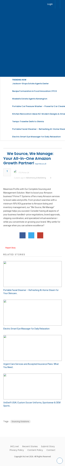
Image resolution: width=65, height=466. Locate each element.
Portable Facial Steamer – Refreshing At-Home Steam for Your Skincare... (31, 292)
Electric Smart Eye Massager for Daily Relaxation (26, 328)
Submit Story (48, 446)
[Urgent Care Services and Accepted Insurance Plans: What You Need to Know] (32, 348)
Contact (50, 450)
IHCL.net (14, 446)
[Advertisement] (32, 42)
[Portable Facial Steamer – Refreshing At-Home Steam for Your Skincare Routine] (32, 274)
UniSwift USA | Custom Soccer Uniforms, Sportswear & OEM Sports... (31, 404)
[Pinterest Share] (40, 235)
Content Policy (35, 450)
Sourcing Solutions (20, 421)
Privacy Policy (17, 450)
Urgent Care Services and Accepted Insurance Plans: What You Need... (31, 365)
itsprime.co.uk (40, 163)
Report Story (10, 248)
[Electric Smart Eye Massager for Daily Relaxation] (32, 312)
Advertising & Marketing (36, 178)
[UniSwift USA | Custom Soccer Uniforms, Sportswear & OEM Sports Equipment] (32, 386)
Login (50, 4)
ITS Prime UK (24, 173)
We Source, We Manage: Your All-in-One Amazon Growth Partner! (28, 158)
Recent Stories (30, 446)
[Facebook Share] (23, 235)
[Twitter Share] (31, 235)
